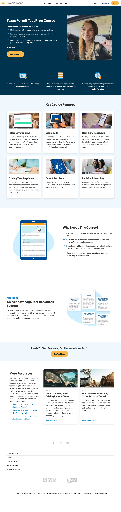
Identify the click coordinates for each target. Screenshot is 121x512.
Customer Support (12, 453)
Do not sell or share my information (94, 493)
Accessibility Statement (14, 469)
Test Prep (58, 3)
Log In (115, 3)
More (66, 3)
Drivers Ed (47, 3)
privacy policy (65, 493)
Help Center (105, 3)
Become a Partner (12, 465)
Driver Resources (12, 461)
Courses (9, 457)
